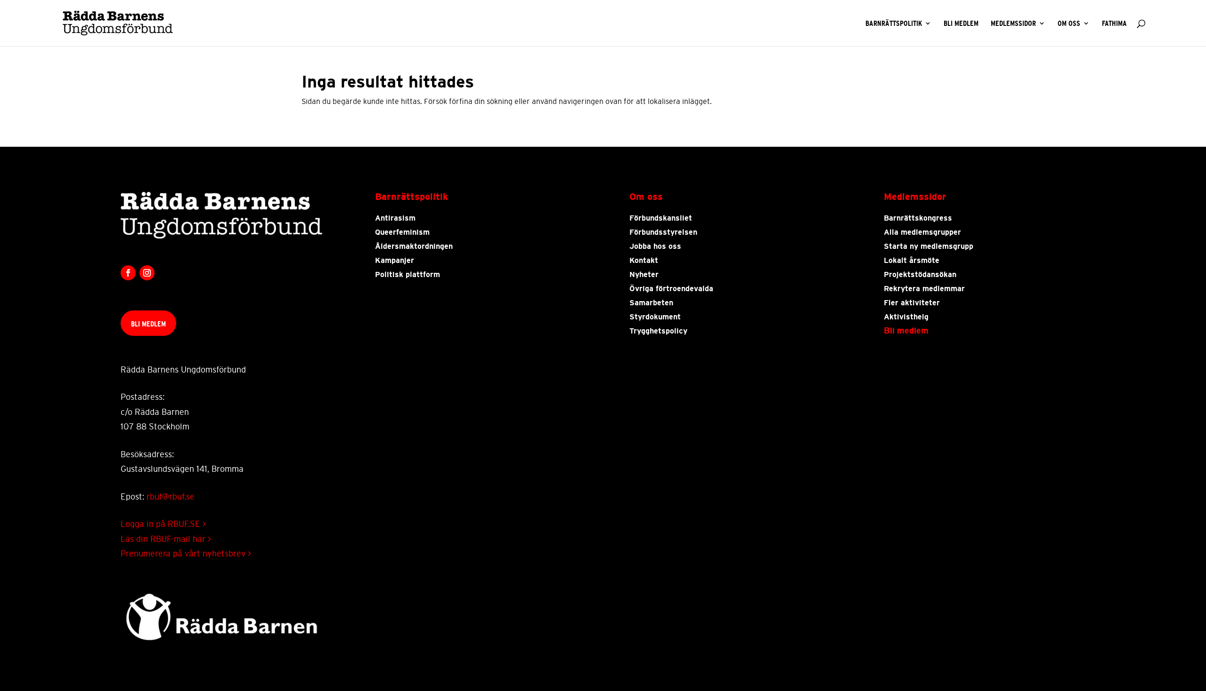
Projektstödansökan (920, 274)
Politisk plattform (407, 274)
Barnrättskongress (918, 218)
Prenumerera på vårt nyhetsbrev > (186, 553)
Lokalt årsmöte (911, 260)
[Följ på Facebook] (128, 272)
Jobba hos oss (655, 246)
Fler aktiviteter (912, 303)
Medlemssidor (1013, 23)
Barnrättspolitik (893, 23)
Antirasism (395, 218)
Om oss (1069, 23)
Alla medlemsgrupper (922, 232)
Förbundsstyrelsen (663, 232)
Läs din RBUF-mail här (166, 539)
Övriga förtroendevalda (671, 289)
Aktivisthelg (906, 317)
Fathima (1114, 23)
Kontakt (643, 260)
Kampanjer (394, 260)
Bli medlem (961, 23)
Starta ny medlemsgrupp (928, 246)
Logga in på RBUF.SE (163, 524)
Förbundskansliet (660, 218)
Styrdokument (655, 317)
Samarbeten (651, 303)
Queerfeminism (402, 232)
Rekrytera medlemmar (924, 289)
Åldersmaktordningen (414, 246)
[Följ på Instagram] (147, 272)
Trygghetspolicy (658, 331)
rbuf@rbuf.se (171, 496)
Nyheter (644, 274)
